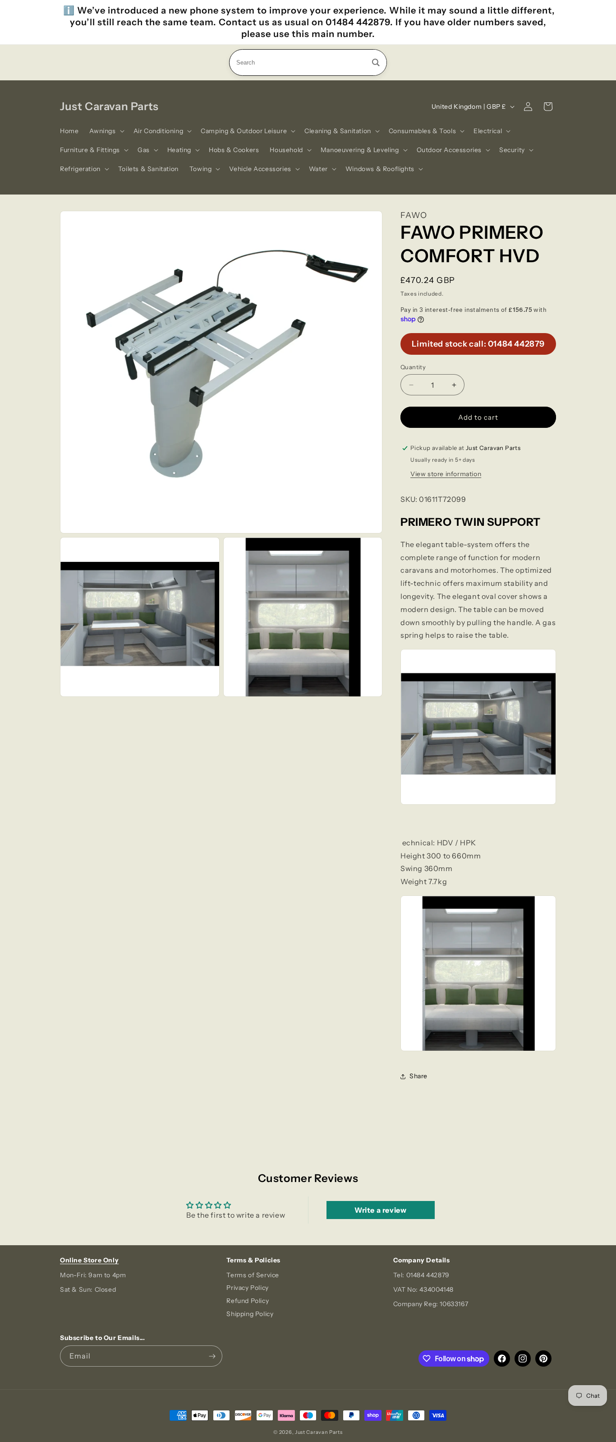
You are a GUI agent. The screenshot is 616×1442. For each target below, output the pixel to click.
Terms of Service (252, 1275)
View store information (445, 474)
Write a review (380, 1210)
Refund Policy (247, 1301)
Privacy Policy (247, 1288)
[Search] (375, 62)
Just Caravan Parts (319, 1432)
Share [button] (418, 1076)
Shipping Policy (249, 1314)
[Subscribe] (212, 1356)
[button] (106, 130)
